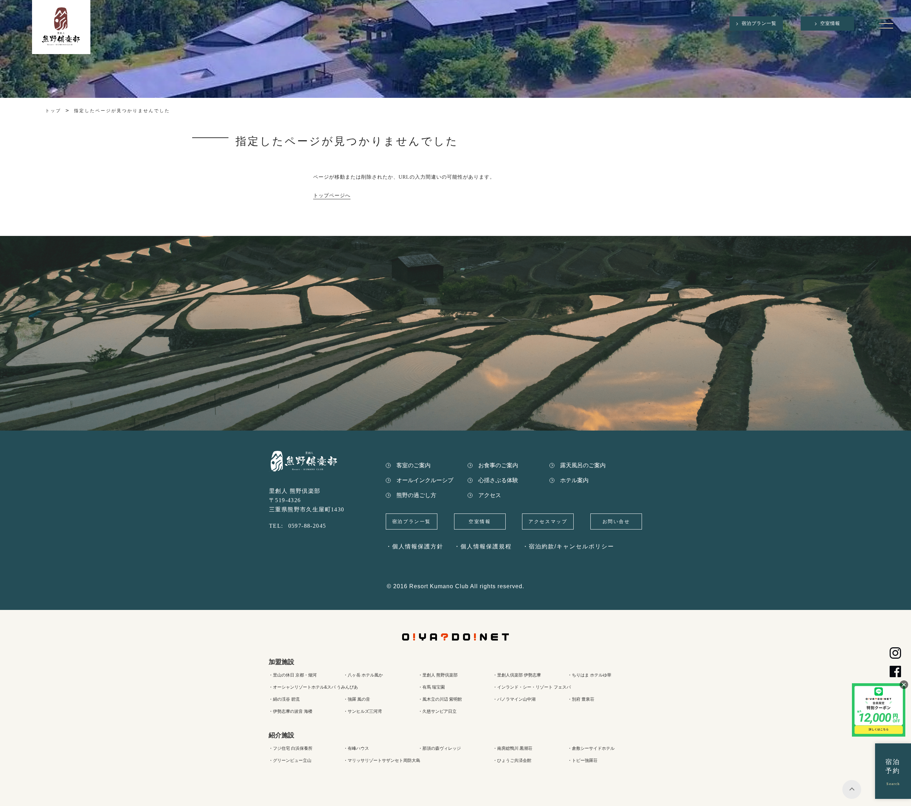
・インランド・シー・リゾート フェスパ (532, 687)
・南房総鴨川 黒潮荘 (512, 748)
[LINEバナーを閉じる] (904, 684)
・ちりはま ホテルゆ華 (589, 675)
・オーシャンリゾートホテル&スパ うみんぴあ (313, 687)
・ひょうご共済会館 (512, 760)
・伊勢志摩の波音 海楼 (290, 711)
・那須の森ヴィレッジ (439, 748)
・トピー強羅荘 (582, 760)
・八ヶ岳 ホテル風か (363, 675)
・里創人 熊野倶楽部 (438, 675)
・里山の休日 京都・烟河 (293, 675)
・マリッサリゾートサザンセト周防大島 (381, 760)
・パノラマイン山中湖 (514, 699)
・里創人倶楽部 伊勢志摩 (517, 675)
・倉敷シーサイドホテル (591, 748)
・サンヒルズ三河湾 (362, 711)
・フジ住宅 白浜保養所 (290, 748)
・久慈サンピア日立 (437, 711)
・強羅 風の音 (356, 699)
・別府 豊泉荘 (581, 699)
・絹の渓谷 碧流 (284, 699)
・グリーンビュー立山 (290, 760)
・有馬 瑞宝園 (431, 687)
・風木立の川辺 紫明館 (440, 699)
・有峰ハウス (356, 748)
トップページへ (332, 195)
